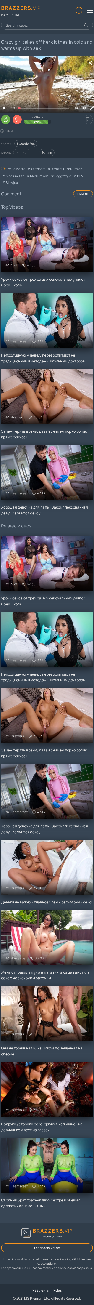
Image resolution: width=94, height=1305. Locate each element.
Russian (76, 169)
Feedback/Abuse (47, 1248)
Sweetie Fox (26, 143)
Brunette (18, 169)
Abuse (47, 153)
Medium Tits (15, 176)
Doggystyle (62, 176)
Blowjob (12, 182)
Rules (57, 1290)
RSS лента (40, 1290)
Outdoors (38, 169)
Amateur (57, 169)
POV (80, 176)
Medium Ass (39, 176)
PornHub (22, 153)
